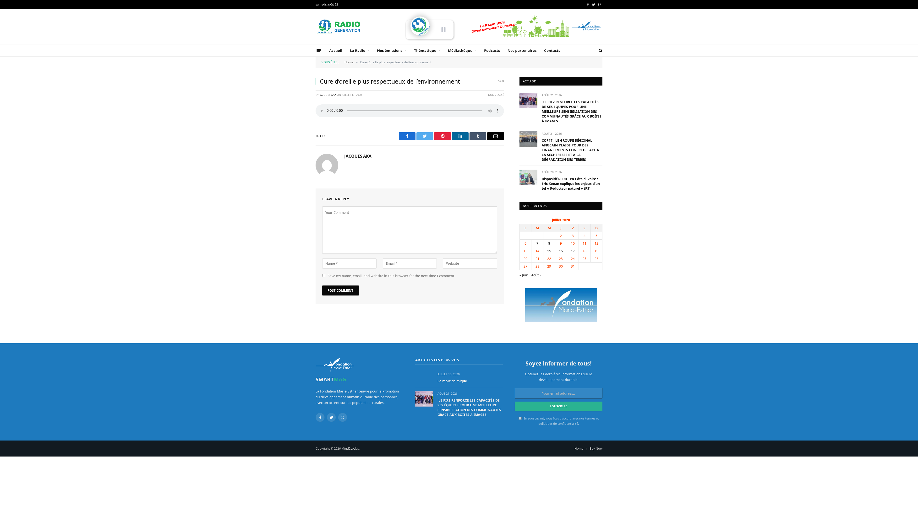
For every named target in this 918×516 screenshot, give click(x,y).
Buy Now (596, 448)
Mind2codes (350, 448)
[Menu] (319, 50)
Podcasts (492, 50)
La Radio (357, 50)
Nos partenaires (522, 50)
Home (578, 448)
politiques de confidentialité (558, 424)
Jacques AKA (327, 95)
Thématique (425, 50)
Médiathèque (460, 50)
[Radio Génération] (339, 27)
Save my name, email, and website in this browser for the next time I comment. (391, 276)
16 (561, 251)
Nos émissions (389, 50)
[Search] (600, 50)
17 (573, 251)
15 (549, 251)
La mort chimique (452, 381)
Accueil (335, 50)
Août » (536, 275)
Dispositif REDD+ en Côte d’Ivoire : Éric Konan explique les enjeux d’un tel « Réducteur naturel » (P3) (571, 184)
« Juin (523, 275)
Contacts (552, 50)
